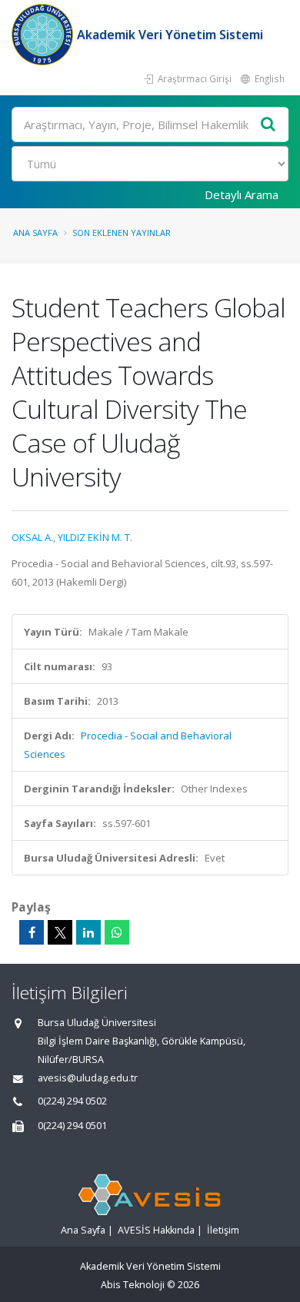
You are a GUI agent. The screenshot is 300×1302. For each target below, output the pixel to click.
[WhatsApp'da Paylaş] (117, 932)
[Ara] (268, 125)
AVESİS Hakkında (156, 1230)
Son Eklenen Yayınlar (121, 232)
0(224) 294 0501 (72, 1125)
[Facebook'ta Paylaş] (31, 932)
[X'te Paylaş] (60, 932)
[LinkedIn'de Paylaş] (88, 932)
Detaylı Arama (241, 194)
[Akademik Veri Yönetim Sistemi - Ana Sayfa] (44, 34)
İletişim (223, 1230)
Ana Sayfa (35, 232)
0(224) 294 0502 (72, 1101)
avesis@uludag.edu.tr (88, 1077)
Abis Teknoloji (133, 1284)
